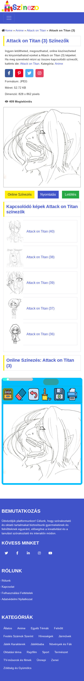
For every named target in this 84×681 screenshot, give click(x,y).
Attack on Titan (36, 30)
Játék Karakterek (14, 644)
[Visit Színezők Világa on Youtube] (50, 553)
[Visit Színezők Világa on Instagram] (39, 553)
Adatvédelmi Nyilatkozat (17, 599)
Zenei (55, 660)
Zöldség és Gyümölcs (17, 668)
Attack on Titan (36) (40, 334)
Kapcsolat (8, 586)
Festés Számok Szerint (18, 636)
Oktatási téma (12, 652)
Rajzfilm (32, 652)
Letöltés (70, 194)
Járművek (65, 636)
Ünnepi (41, 660)
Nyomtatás (48, 194)
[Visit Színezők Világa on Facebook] (17, 553)
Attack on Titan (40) (40, 231)
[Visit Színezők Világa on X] (6, 553)
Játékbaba (37, 644)
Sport (45, 652)
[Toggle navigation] (9, 18)
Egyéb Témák (40, 628)
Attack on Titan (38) (40, 257)
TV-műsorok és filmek (17, 660)
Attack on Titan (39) (40, 282)
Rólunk (6, 580)
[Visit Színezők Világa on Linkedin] (28, 553)
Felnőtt (58, 628)
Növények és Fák (60, 644)
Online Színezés (20, 194)
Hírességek (46, 636)
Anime (19, 30)
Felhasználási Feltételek (17, 593)
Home (8, 30)
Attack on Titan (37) (40, 308)
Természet (61, 652)
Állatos (7, 628)
